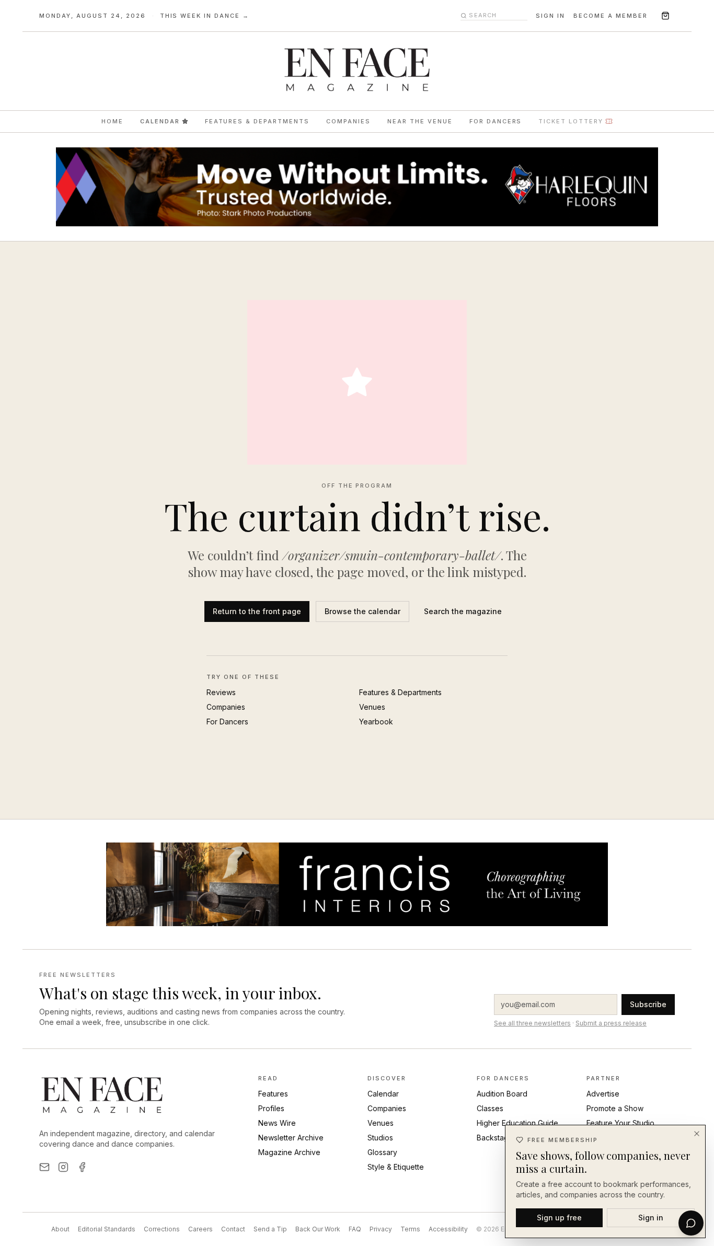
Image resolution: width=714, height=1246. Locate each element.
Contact (233, 1229)
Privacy (381, 1229)
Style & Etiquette (395, 1166)
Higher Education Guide (517, 1122)
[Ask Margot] (691, 1223)
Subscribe (648, 1004)
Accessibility (448, 1229)
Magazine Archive (289, 1152)
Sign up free (559, 1217)
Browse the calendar (362, 611)
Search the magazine (463, 611)
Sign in (550, 15)
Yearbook (376, 721)
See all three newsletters (532, 1023)
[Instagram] (63, 1167)
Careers (200, 1229)
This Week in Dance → (205, 15)
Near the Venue (420, 121)
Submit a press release (611, 1023)
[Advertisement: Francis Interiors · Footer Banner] (357, 884)
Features (273, 1093)
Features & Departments (257, 121)
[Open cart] (665, 15)
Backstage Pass (504, 1137)
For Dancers (495, 121)
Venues (372, 706)
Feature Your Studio (620, 1122)
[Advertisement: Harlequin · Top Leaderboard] (357, 187)
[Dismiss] (697, 1133)
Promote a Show (614, 1108)
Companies (348, 121)
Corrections (162, 1229)
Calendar (160, 121)
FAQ (355, 1229)
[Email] (44, 1167)
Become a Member (610, 15)
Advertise (602, 1093)
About (60, 1229)
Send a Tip (270, 1229)
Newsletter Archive (291, 1137)
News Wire (277, 1122)
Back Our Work (317, 1229)
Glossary (382, 1152)
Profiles (271, 1108)
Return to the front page (257, 611)
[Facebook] (82, 1167)
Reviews (221, 692)
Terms (410, 1229)
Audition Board (502, 1093)
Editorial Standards (106, 1229)
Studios (380, 1137)
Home (112, 121)
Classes (490, 1108)
